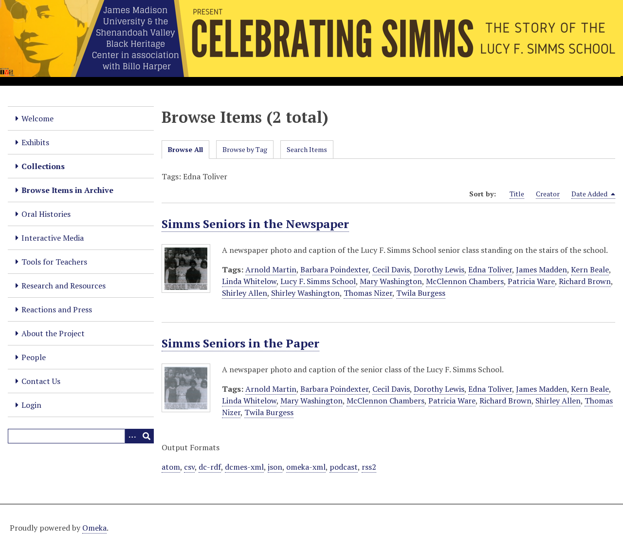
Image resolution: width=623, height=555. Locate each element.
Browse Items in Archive (67, 190)
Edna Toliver (490, 269)
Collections (43, 166)
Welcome (37, 118)
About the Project (53, 333)
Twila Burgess (420, 292)
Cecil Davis (391, 269)
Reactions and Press (56, 309)
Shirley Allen (244, 292)
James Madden (541, 269)
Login (31, 405)
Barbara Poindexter (334, 269)
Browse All (185, 149)
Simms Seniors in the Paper (240, 343)
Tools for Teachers (54, 261)
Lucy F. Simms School (318, 281)
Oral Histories (46, 214)
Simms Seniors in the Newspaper (255, 223)
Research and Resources (63, 285)
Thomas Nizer (368, 292)
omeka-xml (306, 466)
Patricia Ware (531, 281)
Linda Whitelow (249, 281)
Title (517, 193)
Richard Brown (585, 281)
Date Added (590, 193)
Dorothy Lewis (439, 269)
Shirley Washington (305, 292)
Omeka (94, 527)
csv (189, 466)
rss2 (369, 466)
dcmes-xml (244, 466)
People (33, 357)
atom (171, 466)
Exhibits (35, 142)
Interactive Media (52, 237)
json (275, 466)
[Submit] (146, 436)
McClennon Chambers (465, 281)
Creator (548, 193)
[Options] (132, 436)
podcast (344, 466)
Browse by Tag (244, 149)
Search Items (307, 149)
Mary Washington (391, 281)
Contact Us (40, 381)
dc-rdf (210, 466)
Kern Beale (590, 269)
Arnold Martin (270, 269)
